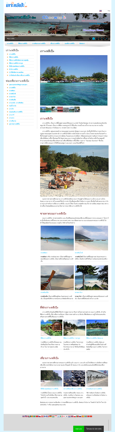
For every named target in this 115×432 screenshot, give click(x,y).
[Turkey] (88, 417)
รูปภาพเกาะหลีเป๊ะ (14, 124)
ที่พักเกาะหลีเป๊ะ (23, 43)
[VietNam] (91, 417)
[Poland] (75, 417)
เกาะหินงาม (12, 121)
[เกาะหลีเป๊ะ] (16, 8)
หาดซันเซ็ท (12, 100)
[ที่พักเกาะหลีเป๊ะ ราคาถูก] (74, 335)
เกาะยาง (11, 118)
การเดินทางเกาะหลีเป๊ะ (39, 43)
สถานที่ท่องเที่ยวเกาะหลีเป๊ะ (72, 389)
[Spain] (83, 417)
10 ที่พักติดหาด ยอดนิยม (16, 72)
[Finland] (45, 417)
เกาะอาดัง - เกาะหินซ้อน (16, 103)
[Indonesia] (56, 417)
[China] (37, 417)
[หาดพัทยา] (57, 250)
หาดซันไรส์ (12, 93)
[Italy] (61, 417)
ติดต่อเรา (82, 43)
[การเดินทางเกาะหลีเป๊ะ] (97, 386)
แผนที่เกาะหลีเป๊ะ (70, 43)
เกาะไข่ (11, 109)
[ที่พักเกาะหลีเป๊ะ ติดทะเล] (97, 335)
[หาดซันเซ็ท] (57, 289)
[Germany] (50, 417)
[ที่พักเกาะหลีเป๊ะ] (51, 335)
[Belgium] (31, 417)
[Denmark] (42, 417)
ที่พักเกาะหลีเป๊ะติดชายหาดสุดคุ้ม (19, 60)
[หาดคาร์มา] (91, 289)
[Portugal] (77, 417)
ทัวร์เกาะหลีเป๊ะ (13, 69)
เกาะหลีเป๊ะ (10, 43)
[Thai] (23, 417)
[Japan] (64, 417)
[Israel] (58, 417)
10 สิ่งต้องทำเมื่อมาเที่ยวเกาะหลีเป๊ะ (19, 75)
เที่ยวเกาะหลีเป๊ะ (55, 43)
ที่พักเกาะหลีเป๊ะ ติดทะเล (94, 338)
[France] (48, 417)
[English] (26, 417)
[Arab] (29, 417)
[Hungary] (53, 417)
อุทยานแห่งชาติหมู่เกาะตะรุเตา (18, 84)
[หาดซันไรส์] (91, 250)
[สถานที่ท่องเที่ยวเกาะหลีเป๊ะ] (74, 386)
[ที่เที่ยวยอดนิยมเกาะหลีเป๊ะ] (51, 386)
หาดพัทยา (12, 90)
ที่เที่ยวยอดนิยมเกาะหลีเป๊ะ (16, 66)
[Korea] (66, 417)
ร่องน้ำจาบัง (12, 106)
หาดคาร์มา (12, 96)
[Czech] (40, 417)
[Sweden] (85, 417)
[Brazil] (34, 417)
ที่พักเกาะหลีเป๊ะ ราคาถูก (71, 338)
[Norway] (72, 417)
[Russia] (80, 417)
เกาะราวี (11, 115)
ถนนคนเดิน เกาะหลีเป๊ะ (16, 112)
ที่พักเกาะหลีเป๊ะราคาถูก (16, 63)
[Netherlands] (69, 417)
